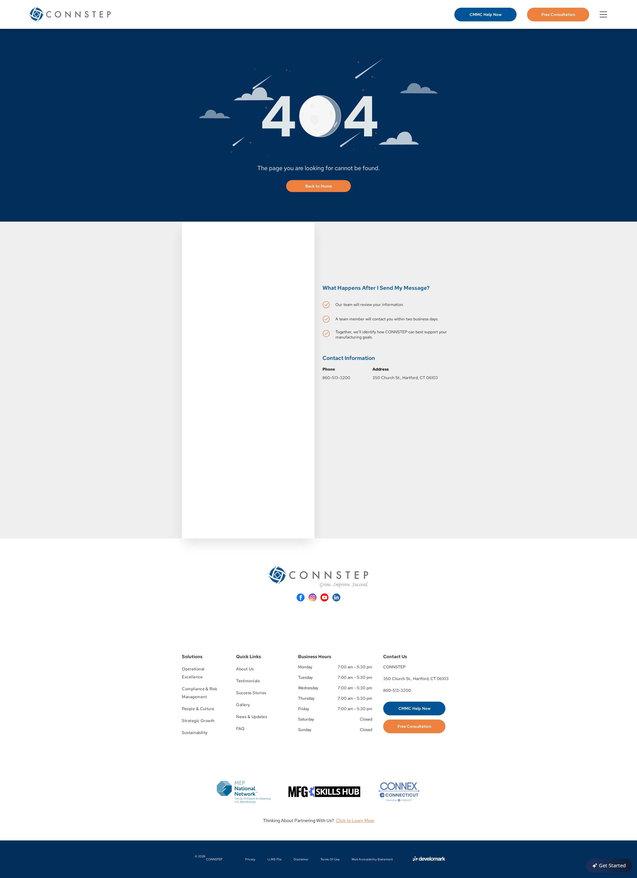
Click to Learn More (355, 820)
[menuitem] (203, 673)
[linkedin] (336, 598)
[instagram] (313, 598)
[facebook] (301, 598)
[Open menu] (603, 14)
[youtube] (324, 598)
